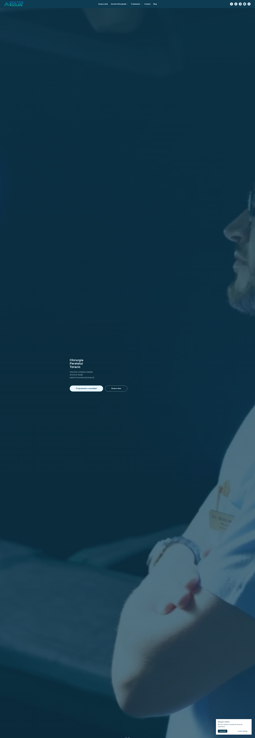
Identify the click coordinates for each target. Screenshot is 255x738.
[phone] (249, 3)
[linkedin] (235, 3)
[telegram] (240, 3)
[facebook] (231, 3)
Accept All (223, 731)
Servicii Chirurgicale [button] (119, 4)
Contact (147, 4)
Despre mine (103, 4)
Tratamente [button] (135, 4)
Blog (155, 4)
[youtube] (244, 3)
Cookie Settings (243, 731)
